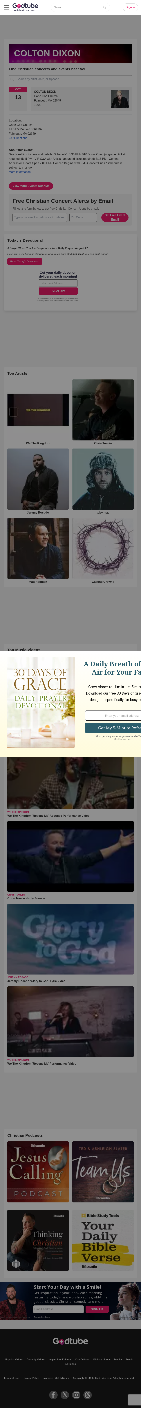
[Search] (104, 7)
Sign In (130, 7)
